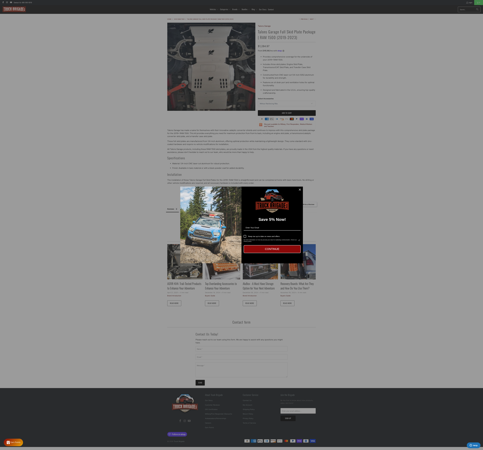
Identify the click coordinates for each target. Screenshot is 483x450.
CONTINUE (272, 249)
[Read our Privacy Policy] (299, 240)
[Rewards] (13, 442)
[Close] (300, 190)
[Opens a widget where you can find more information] (473, 445)
